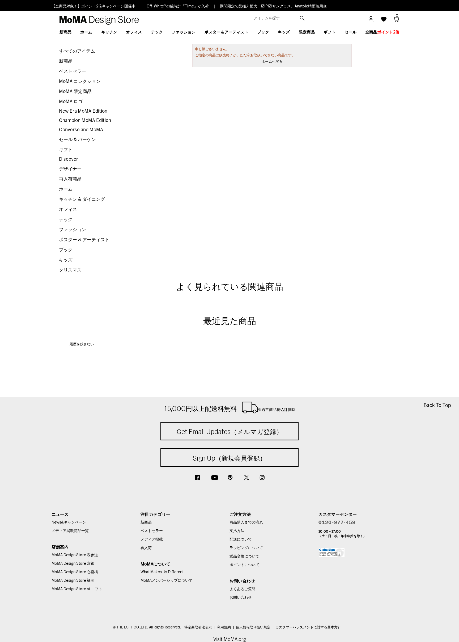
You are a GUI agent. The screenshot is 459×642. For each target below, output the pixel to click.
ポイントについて (244, 565)
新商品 (66, 61)
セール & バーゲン (77, 139)
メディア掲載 (152, 539)
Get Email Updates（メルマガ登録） (230, 431)
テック (66, 219)
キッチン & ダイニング (82, 199)
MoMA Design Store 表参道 (75, 555)
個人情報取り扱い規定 (253, 627)
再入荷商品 (70, 179)
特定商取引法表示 (198, 627)
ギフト (66, 149)
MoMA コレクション (80, 81)
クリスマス (70, 270)
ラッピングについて (246, 548)
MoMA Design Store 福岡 (73, 581)
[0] (394, 21)
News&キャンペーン (69, 522)
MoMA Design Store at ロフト (77, 589)
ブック (66, 250)
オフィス (68, 209)
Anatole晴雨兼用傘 (311, 6)
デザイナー (70, 169)
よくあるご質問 (243, 589)
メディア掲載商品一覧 (70, 531)
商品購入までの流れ (246, 522)
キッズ (66, 260)
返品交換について (244, 556)
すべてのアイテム (77, 51)
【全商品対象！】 (66, 6)
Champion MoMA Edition (85, 120)
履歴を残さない (82, 344)
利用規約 (224, 627)
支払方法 (237, 531)
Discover (68, 159)
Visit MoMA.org (229, 639)
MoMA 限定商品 (75, 91)
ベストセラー (72, 71)
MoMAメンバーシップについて (167, 581)
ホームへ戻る (272, 61)
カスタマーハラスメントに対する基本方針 (308, 627)
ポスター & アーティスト (84, 239)
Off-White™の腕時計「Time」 (172, 6)
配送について (241, 539)
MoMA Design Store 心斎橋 (75, 572)
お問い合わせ (241, 598)
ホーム (66, 189)
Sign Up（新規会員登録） (229, 458)
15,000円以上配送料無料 (229, 408)
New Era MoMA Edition (83, 111)
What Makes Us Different (162, 572)
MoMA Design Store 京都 (73, 564)
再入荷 (146, 548)
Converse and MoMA (81, 129)
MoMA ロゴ (71, 101)
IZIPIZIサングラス (276, 6)
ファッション (72, 229)
